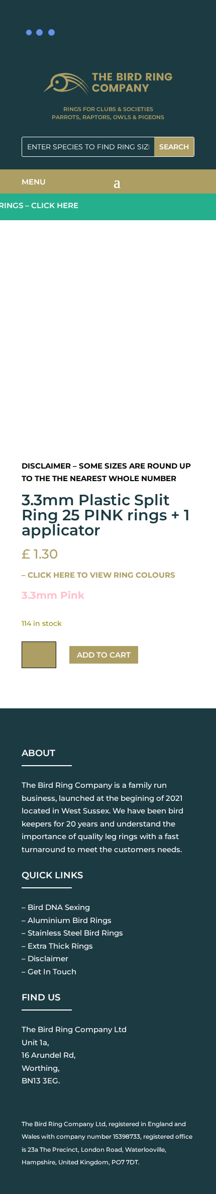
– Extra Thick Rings (57, 946)
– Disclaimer (45, 958)
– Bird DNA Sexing (56, 907)
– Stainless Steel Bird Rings (72, 933)
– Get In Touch (49, 971)
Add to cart (104, 655)
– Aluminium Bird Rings (67, 920)
